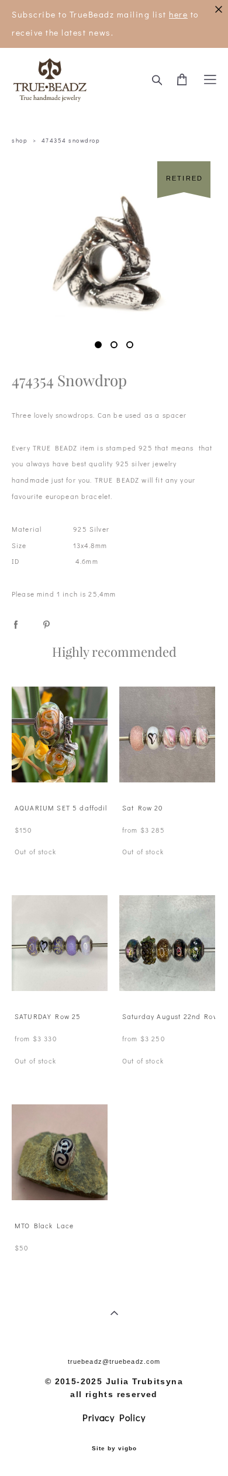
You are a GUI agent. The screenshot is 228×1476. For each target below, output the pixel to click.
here (178, 14)
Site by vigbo (114, 1448)
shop (19, 140)
